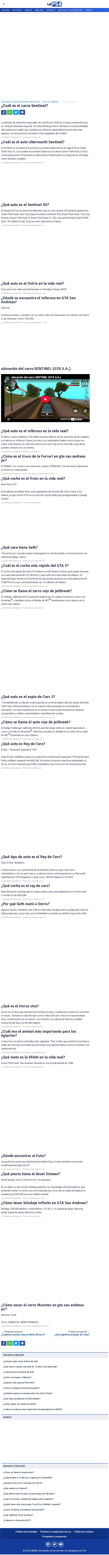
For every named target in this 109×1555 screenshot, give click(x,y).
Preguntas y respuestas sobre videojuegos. (20, 102)
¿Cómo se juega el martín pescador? (21, 1388)
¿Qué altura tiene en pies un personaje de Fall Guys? (29, 1493)
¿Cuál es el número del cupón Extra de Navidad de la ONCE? (32, 1409)
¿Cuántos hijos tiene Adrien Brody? (20, 1361)
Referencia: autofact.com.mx (34, 899)
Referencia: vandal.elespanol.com (36, 1326)
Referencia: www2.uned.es (33, 1027)
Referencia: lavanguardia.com (34, 1052)
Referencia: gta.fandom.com (33, 163)
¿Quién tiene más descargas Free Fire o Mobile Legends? (32, 1504)
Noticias (17, 10)
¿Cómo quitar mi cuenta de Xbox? (19, 1404)
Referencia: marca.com (32, 137)
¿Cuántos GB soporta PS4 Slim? (19, 1382)
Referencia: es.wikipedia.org (34, 561)
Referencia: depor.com (31, 1216)
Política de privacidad (26, 1531)
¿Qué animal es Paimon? (15, 1488)
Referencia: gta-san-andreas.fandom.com (38, 474)
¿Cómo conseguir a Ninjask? (17, 1377)
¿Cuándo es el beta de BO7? (17, 1520)
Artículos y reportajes (70, 10)
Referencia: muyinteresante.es (35, 917)
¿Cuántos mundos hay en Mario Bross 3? (23, 1334)
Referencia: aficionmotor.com (34, 293)
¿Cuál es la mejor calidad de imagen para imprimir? (28, 1499)
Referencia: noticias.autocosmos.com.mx (39, 717)
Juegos (28, 10)
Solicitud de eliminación (12, 137)
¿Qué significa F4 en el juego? (18, 1515)
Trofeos (50, 10)
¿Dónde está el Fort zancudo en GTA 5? (22, 1483)
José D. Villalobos (51, 102)
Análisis (39, 10)
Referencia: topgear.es (31, 452)
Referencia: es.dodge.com (33, 608)
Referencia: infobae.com (32, 768)
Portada (5, 10)
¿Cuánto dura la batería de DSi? (18, 1372)
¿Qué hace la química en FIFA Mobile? (21, 1398)
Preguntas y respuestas (54, 1536)
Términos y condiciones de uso (55, 1531)
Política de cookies (83, 1531)
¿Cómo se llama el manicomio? (18, 1472)
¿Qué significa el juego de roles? (72, 1334)
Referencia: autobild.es (31, 503)
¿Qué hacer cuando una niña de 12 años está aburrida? (30, 1366)
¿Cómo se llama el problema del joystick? (23, 1509)
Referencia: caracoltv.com (33, 881)
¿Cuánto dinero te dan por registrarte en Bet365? (27, 1477)
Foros (88, 10)
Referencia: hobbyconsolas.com (35, 586)
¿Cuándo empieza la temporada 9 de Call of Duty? (27, 1393)
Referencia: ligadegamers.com (34, 323)
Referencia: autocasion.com (33, 1198)
